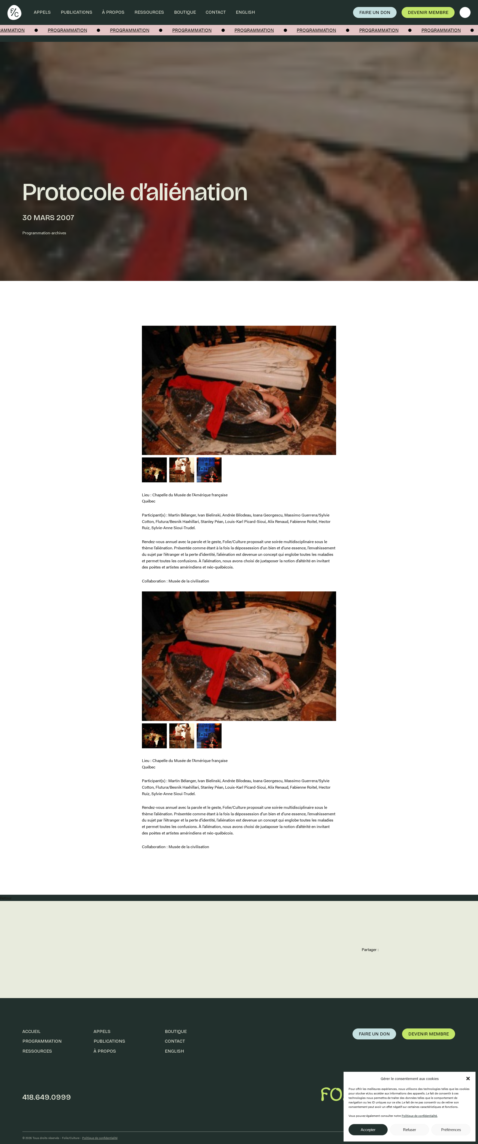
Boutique (185, 12)
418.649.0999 (46, 1097)
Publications (76, 12)
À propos (113, 12)
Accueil (31, 1031)
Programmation (42, 1041)
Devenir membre (428, 12)
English (245, 12)
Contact (216, 12)
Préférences (451, 1130)
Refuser (409, 1130)
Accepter (368, 1130)
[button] (468, 1078)
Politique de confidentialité (100, 1138)
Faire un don (374, 12)
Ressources (149, 12)
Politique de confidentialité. (419, 1115)
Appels (42, 12)
